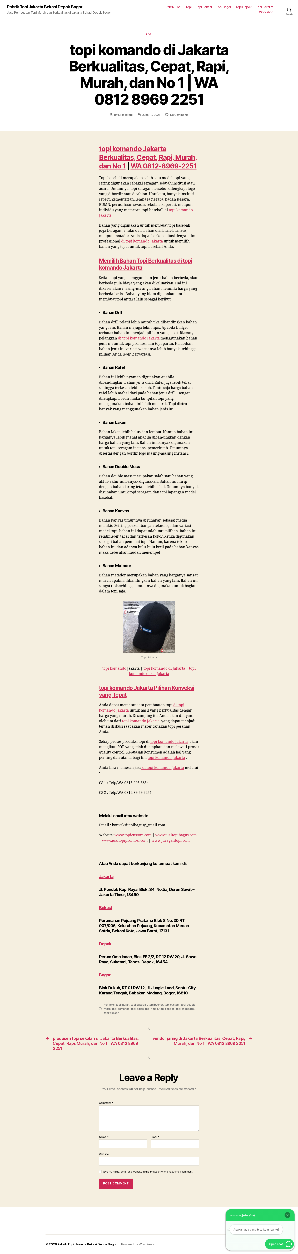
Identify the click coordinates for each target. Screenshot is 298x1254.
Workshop (266, 12)
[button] (287, 1215)
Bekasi (105, 907)
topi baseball (139, 1004)
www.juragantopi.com (170, 840)
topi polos (137, 1008)
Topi (188, 7)
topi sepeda (167, 1008)
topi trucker (111, 1013)
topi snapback (185, 1008)
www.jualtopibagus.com (176, 835)
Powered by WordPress (137, 1244)
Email (155, 1137)
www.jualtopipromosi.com (125, 840)
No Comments (179, 114)
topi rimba (151, 1008)
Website (104, 1154)
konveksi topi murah (116, 1004)
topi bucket (155, 1004)
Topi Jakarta (264, 7)
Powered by (235, 1215)
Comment (106, 1103)
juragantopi (125, 114)
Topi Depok (244, 7)
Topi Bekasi (204, 7)
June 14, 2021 (151, 114)
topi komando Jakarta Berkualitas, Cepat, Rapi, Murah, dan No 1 (148, 157)
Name (103, 1137)
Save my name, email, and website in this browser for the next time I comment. (147, 1171)
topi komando (114, 668)
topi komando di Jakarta (164, 668)
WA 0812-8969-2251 (164, 166)
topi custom (172, 1004)
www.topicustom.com (133, 835)
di (142, 241)
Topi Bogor (223, 7)
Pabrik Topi (173, 7)
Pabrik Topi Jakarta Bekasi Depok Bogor (44, 7)
